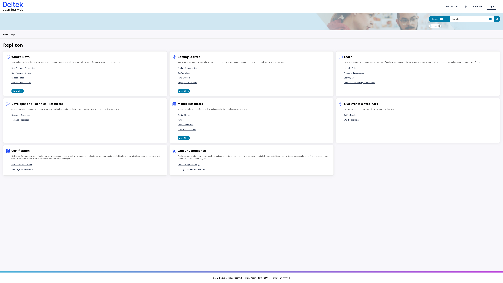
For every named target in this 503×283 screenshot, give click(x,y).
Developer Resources (20, 115)
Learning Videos (350, 78)
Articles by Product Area (354, 73)
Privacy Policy (250, 278)
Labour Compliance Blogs (188, 164)
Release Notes (17, 78)
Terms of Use (264, 278)
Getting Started (189, 57)
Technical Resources (20, 120)
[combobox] (468, 19)
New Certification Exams (21, 164)
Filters (441, 19)
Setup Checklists (184, 78)
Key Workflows (184, 73)
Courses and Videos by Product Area (359, 82)
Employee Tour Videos (187, 82)
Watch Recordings (351, 120)
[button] (465, 6)
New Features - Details (21, 73)
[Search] (497, 19)
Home (5, 34)
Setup (180, 120)
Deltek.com (452, 6)
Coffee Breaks (350, 115)
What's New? (20, 57)
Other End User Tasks (187, 129)
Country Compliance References (191, 169)
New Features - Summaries (23, 68)
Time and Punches (185, 124)
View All (16, 91)
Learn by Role (350, 68)
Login (491, 6)
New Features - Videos (21, 82)
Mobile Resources (190, 104)
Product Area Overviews (188, 68)
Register (477, 6)
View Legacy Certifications (22, 169)
